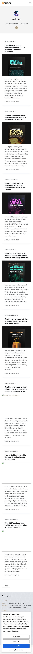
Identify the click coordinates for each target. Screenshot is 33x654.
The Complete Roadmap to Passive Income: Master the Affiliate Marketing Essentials (16, 256)
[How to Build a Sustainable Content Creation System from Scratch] (16, 473)
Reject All (16, 641)
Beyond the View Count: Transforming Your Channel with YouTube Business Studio (20, 605)
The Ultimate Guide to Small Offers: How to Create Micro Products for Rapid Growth (16, 389)
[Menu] (30, 3)
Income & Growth (10, 41)
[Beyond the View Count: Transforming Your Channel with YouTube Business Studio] (5, 605)
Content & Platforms (11, 179)
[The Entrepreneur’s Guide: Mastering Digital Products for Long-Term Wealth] (16, 133)
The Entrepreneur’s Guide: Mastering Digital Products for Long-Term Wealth (15, 117)
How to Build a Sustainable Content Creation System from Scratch (15, 457)
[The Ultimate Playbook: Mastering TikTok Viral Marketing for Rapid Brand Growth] (16, 203)
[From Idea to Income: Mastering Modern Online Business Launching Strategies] (16, 65)
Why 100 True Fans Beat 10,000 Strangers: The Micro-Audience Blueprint (16, 525)
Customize (16, 637)
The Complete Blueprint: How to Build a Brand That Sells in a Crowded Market (16, 321)
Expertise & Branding (11, 315)
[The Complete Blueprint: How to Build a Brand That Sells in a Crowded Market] (16, 337)
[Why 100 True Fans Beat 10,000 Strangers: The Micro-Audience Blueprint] (16, 541)
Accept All (16, 646)
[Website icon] (16, 27)
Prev (6, 586)
